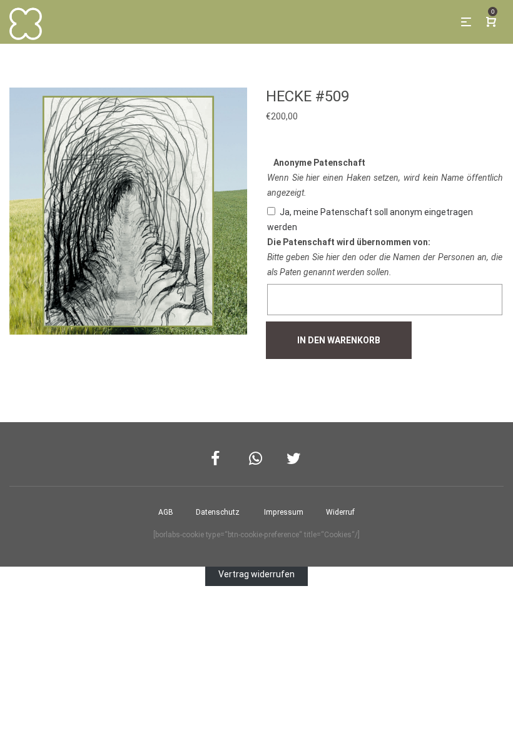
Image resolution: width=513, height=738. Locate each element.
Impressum (283, 512)
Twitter (294, 459)
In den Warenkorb (338, 340)
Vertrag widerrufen (256, 574)
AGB (165, 512)
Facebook (218, 459)
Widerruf (340, 512)
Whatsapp (257, 459)
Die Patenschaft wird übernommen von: (348, 242)
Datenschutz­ (218, 512)
